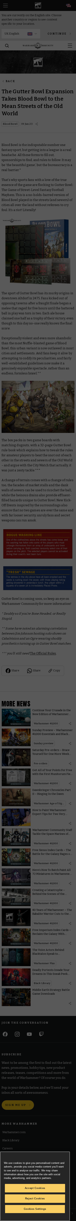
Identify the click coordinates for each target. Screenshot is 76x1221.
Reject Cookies (35, 1198)
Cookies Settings (35, 1208)
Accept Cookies (35, 1188)
